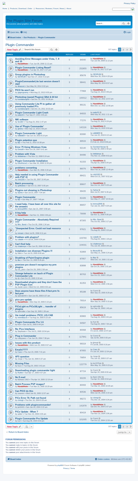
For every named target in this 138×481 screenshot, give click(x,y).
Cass (20, 352)
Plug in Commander (25, 336)
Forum (55, 8)
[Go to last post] (105, 59)
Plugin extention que (26, 140)
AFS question (22, 356)
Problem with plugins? (27, 237)
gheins (20, 129)
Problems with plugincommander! (33, 405)
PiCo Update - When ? (26, 411)
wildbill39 (21, 136)
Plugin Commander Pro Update (31, 418)
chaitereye (22, 246)
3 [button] (127, 49)
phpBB (60, 465)
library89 (96, 251)
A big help (20, 213)
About (68, 8)
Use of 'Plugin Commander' (29, 126)
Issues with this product (27, 343)
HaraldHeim (23, 64)
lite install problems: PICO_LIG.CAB (34, 315)
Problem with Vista (25, 154)
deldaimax (22, 156)
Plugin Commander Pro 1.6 (29, 322)
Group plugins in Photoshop (30, 74)
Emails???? (21, 349)
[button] (130, 50)
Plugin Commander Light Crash (31, 112)
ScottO (20, 122)
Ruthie (20, 373)
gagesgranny (23, 92)
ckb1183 (21, 179)
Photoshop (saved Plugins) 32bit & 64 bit (36, 97)
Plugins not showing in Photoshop (33, 190)
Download (22, 8)
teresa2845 (22, 209)
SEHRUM (22, 77)
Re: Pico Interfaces (25, 329)
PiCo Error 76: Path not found (30, 398)
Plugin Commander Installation (31, 161)
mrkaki (20, 233)
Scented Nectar (99, 147)
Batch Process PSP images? (30, 384)
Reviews (48, 8)
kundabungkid (23, 99)
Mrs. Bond (22, 224)
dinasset (21, 86)
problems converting (26, 167)
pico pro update (23, 299)
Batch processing (24, 183)
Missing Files (22, 363)
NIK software (21, 119)
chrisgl (20, 400)
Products (13, 8)
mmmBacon (22, 318)
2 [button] (123, 49)
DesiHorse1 (22, 163)
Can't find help (22, 244)
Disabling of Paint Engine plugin (32, 258)
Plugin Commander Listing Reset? (33, 67)
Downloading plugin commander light (35, 370)
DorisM (21, 149)
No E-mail (20, 377)
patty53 (21, 115)
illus (19, 260)
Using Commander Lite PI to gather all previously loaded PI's (35, 105)
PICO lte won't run (24, 90)
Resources (40, 8)
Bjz (19, 142)
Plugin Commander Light (28, 133)
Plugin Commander (20, 45)
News (62, 8)
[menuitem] (23, 32)
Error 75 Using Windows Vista (30, 147)
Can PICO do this (24, 391)
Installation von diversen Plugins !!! (33, 251)
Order (30, 8)
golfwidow (22, 186)
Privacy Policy (129, 3)
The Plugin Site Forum (24, 21)
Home (5, 8)
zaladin (20, 239)
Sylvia (20, 193)
